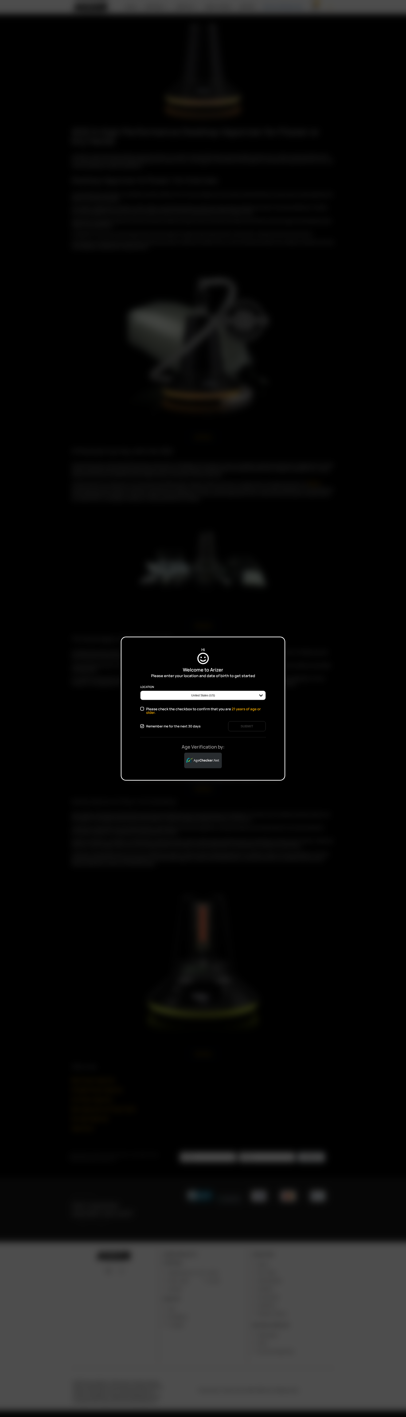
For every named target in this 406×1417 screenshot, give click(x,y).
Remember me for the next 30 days (173, 726)
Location (147, 686)
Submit (247, 726)
